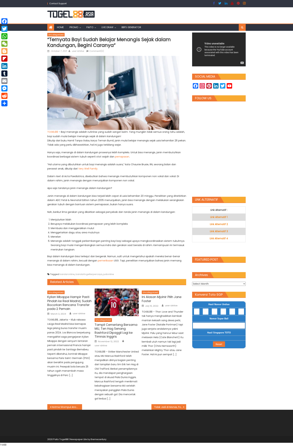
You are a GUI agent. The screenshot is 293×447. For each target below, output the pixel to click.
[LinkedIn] (4, 66)
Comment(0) (96, 51)
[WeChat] (4, 43)
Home (60, 27)
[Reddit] (4, 96)
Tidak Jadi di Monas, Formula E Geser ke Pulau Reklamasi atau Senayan (170, 407)
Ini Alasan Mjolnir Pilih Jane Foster (161, 299)
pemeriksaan (106, 260)
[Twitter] (4, 29)
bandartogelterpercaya (89, 274)
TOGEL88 (53, 132)
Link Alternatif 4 (219, 238)
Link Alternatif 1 (219, 217)
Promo (74, 27)
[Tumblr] (4, 73)
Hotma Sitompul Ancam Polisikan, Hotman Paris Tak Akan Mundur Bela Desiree (67, 407)
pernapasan (122, 156)
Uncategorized (56, 34)
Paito (89, 27)
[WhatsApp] (4, 36)
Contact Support (58, 3)
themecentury (98, 439)
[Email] (4, 81)
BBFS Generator (131, 27)
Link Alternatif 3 (219, 231)
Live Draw (107, 27)
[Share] (4, 103)
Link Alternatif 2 (219, 224)
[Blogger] (4, 51)
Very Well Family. (88, 168)
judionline (108, 274)
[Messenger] (4, 88)
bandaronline (67, 274)
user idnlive (78, 51)
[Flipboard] (4, 58)
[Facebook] (4, 21)
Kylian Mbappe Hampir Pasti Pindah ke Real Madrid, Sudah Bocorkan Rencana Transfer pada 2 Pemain (69, 303)
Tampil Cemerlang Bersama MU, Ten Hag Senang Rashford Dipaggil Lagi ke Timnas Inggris (116, 331)
